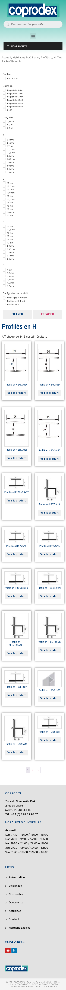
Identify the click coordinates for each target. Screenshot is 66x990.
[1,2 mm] (4, 272)
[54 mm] (4, 168)
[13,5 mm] (4, 199)
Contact (14, 919)
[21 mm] (4, 215)
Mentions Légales (19, 927)
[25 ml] (4, 109)
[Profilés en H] (4, 304)
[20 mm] (4, 212)
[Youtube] (8, 950)
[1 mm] (4, 269)
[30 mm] (4, 258)
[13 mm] (4, 196)
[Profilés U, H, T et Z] (4, 300)
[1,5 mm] (4, 282)
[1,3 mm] (4, 276)
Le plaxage (15, 885)
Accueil (6, 57)
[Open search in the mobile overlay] (33, 24)
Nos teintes (16, 894)
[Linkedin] (14, 950)
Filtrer (17, 314)
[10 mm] (4, 182)
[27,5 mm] (4, 149)
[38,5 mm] (4, 159)
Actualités (15, 911)
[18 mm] (4, 208)
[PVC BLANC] (4, 78)
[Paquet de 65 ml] (4, 106)
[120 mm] (4, 192)
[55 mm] (4, 172)
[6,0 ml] (4, 127)
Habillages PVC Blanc (26, 57)
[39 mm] (4, 162)
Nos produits (19, 46)
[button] (33, 36)
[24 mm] (4, 139)
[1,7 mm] (4, 285)
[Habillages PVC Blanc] (4, 297)
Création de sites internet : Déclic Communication (33, 986)
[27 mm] (4, 145)
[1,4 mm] (4, 279)
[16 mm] (4, 205)
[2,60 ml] (4, 121)
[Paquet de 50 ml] (4, 99)
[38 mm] (4, 155)
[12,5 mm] (4, 229)
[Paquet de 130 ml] (4, 96)
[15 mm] (4, 202)
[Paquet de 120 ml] (4, 93)
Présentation (17, 877)
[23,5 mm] (4, 249)
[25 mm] (4, 142)
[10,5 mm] (4, 186)
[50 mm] (4, 165)
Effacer (47, 314)
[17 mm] (4, 242)
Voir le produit (16, 392)
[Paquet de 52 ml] (4, 103)
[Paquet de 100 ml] (4, 90)
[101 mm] (4, 189)
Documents (16, 902)
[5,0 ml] (4, 124)
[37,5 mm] (4, 152)
